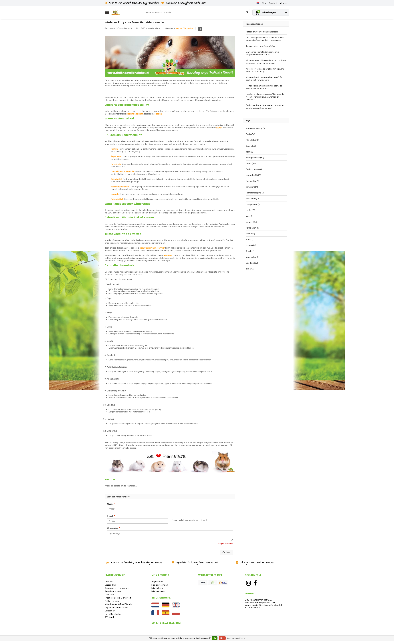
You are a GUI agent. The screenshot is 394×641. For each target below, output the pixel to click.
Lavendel (115, 194)
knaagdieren (253, 204)
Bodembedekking (255, 128)
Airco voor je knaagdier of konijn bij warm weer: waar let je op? (265, 70)
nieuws (251, 222)
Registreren (157, 581)
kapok (219, 127)
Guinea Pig (252, 181)
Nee (222, 638)
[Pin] (222, 582)
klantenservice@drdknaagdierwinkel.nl (263, 605)
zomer (250, 268)
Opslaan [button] (226, 552)
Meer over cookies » (236, 638)
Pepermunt (116, 156)
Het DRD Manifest (113, 614)
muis (250, 216)
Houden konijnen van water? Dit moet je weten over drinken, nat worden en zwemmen (265, 97)
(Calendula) (128, 171)
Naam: (111, 503)
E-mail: (111, 516)
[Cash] (212, 582)
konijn (250, 210)
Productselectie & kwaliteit (118, 597)
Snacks (250, 251)
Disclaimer (110, 610)
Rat (249, 239)
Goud (113, 171)
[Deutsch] (165, 606)
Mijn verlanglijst (158, 591)
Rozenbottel (117, 199)
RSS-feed (109, 617)
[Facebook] (255, 583)
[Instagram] (248, 583)
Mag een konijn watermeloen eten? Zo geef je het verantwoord (264, 78)
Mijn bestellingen (159, 584)
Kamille (114, 148)
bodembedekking (135, 113)
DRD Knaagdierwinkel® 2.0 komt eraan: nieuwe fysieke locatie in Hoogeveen (265, 38)
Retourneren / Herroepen (117, 588)
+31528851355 (252, 607)
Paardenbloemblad (120, 186)
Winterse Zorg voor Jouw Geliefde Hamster (134, 22)
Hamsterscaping (255, 192)
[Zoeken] (247, 12)
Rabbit (250, 233)
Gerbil (251, 163)
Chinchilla (252, 140)
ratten (251, 245)
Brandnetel (116, 179)
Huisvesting (253, 198)
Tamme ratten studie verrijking (260, 46)
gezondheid (253, 175)
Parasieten (252, 227)
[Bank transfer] (202, 582)
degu (249, 151)
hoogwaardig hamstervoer (152, 247)
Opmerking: (113, 528)
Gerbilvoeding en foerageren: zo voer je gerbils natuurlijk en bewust (264, 106)
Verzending (110, 584)
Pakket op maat (112, 601)
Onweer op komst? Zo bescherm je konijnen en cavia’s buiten (262, 53)
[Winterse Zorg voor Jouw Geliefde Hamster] (170, 57)
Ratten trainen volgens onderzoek (262, 31)
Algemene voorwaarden (116, 607)
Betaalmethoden (113, 591)
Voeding (252, 262)
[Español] (165, 614)
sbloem (119, 171)
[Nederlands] (257, 3)
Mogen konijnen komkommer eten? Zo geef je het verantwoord (264, 87)
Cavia (250, 134)
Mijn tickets (157, 588)
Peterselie (116, 164)
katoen (158, 113)
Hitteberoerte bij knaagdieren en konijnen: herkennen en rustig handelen (266, 61)
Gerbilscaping (254, 169)
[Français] (155, 614)
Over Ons (109, 594)
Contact (109, 581)
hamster (179, 28)
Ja (215, 638)
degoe (251, 146)
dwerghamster (255, 157)
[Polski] (176, 614)
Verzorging (188, 28)
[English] (176, 606)
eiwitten (168, 255)
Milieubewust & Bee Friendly (118, 604)
